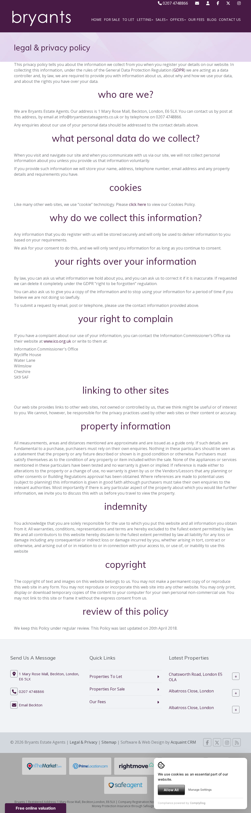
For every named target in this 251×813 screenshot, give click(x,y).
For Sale (112, 19)
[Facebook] (218, 3)
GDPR (179, 70)
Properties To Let (105, 676)
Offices (177, 19)
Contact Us (230, 19)
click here (137, 204)
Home (96, 19)
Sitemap (108, 742)
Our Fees (196, 19)
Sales (161, 19)
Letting (144, 19)
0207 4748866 (175, 3)
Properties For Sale (107, 689)
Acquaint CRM (183, 742)
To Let (128, 19)
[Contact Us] (208, 3)
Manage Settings (200, 789)
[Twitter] (228, 3)
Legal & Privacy (83, 742)
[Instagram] (239, 3)
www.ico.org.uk (57, 341)
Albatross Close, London (191, 690)
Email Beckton (30, 704)
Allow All (171, 790)
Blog (211, 19)
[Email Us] (197, 3)
